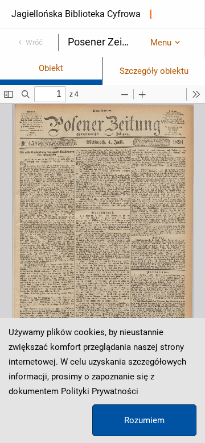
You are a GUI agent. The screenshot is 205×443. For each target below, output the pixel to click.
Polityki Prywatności (99, 391)
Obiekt (51, 68)
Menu (160, 42)
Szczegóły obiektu (154, 71)
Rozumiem (144, 420)
